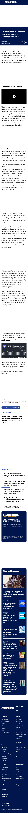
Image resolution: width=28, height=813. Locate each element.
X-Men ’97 (4, 751)
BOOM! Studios (5, 732)
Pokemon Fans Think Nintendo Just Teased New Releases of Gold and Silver (10, 632)
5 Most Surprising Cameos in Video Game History (9, 656)
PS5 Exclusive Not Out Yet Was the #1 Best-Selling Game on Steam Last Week (14, 491)
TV (2, 742)
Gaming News (19, 745)
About (3, 798)
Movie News (19, 719)
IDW (2, 730)
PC (5, 218)
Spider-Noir (4, 749)
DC (2, 726)
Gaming (4, 29)
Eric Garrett (5, 41)
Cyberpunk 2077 (18, 151)
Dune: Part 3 (19, 732)
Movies (18, 716)
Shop (17, 785)
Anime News (4, 767)
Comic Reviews (5, 721)
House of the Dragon (6, 754)
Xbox (17, 751)
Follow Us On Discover (10, 407)
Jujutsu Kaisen (5, 774)
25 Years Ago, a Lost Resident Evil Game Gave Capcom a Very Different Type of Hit (10, 645)
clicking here (5, 340)
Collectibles (5, 785)
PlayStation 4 (22, 401)
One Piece (4, 781)
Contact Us (4, 794)
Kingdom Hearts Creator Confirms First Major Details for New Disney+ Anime (15, 475)
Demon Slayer (5, 772)
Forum (3, 789)
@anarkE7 (9, 305)
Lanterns (3, 756)
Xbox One (21, 218)
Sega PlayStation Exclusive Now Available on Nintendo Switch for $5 (10, 619)
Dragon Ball (4, 769)
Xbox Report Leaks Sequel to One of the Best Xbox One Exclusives (15, 507)
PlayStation (18, 754)
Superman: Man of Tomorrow (20, 737)
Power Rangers (19, 776)
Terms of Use (10, 537)
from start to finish (7, 183)
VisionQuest (4, 760)
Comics (4, 716)
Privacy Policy (6, 538)
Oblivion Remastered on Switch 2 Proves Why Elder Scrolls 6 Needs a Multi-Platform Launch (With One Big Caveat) (10, 671)
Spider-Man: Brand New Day (20, 726)
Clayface (18, 730)
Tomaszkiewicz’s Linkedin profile (13, 109)
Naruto (3, 776)
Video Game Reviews (21, 747)
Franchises (20, 765)
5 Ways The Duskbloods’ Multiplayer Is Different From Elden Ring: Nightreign (14, 499)
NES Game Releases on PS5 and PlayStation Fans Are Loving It (9, 606)
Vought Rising (4, 758)
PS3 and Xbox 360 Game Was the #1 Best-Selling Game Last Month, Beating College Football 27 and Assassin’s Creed (10, 688)
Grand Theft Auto (20, 778)
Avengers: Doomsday (21, 734)
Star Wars (18, 772)
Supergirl (18, 723)
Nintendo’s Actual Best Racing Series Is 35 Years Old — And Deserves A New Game (14, 483)
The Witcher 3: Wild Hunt (7, 402)
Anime (3, 765)
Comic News (4, 719)
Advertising (4, 796)
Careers (3, 801)
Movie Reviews (19, 721)
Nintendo (18, 749)
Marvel (3, 723)
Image (3, 728)
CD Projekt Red (5, 401)
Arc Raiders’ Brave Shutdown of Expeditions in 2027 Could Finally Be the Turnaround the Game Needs (13, 593)
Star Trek (18, 774)
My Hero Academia (6, 778)
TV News (3, 745)
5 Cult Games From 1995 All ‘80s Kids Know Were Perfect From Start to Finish (11, 419)
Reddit (6, 111)
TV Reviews (4, 747)
